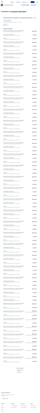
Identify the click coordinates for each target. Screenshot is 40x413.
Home (2, 405)
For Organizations (14, 405)
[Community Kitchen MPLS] (2, 5)
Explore (2, 407)
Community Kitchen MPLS (8, 5)
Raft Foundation (19, 372)
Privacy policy (33, 405)
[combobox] (9, 399)
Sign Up (32, 2)
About (2, 409)
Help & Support (23, 405)
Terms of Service (34, 407)
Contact (2, 411)
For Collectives (13, 407)
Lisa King (6, 22)
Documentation (23, 407)
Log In (37, 2)
